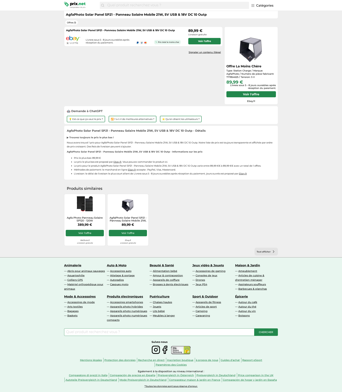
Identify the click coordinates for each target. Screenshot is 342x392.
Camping (202, 311)
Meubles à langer (164, 315)
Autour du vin (247, 311)
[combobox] (177, 5)
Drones (200, 280)
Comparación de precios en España (132, 375)
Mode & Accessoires (80, 296)
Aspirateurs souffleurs (252, 284)
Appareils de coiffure (166, 280)
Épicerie (241, 296)
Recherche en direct (151, 360)
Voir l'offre (251, 94)
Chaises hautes (162, 302)
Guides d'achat (230, 360)
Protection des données (120, 360)
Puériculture (160, 296)
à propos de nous (207, 360)
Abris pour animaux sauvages (86, 271)
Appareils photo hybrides (126, 306)
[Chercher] (102, 5)
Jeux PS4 (201, 284)
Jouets (157, 306)
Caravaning (203, 315)
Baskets (72, 315)
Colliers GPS (75, 280)
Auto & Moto (116, 265)
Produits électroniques (125, 296)
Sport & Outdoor (205, 296)
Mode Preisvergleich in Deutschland (143, 379)
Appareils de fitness (208, 302)
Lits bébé (159, 311)
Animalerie (72, 265)
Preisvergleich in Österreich (176, 375)
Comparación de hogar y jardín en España (250, 379)
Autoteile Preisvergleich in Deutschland (91, 379)
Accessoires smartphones (126, 302)
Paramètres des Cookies (171, 364)
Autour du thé (247, 306)
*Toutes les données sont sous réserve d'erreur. (171, 386)
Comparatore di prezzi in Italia (88, 375)
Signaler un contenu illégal (205, 52)
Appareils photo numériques (128, 311)
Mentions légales (91, 360)
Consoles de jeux (206, 275)
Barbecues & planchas (252, 288)
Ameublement (247, 271)
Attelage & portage (122, 275)
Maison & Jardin (247, 265)
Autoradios (117, 280)
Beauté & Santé (162, 265)
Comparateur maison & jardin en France (194, 379)
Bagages (73, 311)
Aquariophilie (76, 275)
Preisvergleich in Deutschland (215, 375)
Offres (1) (71, 22)
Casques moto (119, 284)
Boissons (244, 315)
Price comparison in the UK (255, 375)
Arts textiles (75, 306)
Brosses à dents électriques (170, 284)
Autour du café (247, 302)
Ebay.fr (117, 161)
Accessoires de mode (81, 302)
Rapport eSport (252, 360)
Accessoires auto (120, 271)
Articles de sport (206, 306)
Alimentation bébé (165, 271)
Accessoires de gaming (211, 271)
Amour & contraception (168, 275)
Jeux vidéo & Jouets (208, 265)
